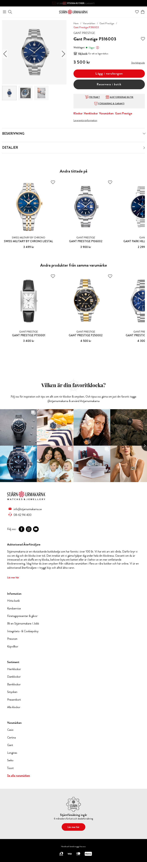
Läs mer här (13, 577)
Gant (10, 745)
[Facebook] (21, 529)
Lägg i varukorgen (109, 73)
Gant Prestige (106, 23)
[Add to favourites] (143, 39)
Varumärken (89, 23)
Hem (76, 23)
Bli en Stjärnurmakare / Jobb (23, 624)
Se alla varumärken (18, 776)
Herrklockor (91, 113)
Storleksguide (138, 62)
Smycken (12, 692)
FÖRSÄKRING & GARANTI (111, 103)
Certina (11, 738)
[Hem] (73, 11)
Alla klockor (13, 707)
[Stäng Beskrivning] (144, 133)
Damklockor (14, 677)
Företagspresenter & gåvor (22, 616)
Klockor (78, 113)
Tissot (10, 768)
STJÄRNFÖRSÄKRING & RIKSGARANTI (76, 3)
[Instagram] (29, 529)
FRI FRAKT (94, 97)
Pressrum (12, 639)
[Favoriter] (137, 12)
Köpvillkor (12, 647)
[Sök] (10, 12)
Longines (12, 753)
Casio (10, 730)
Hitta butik (13, 601)
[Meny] (4, 12)
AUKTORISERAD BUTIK (121, 97)
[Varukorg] (142, 12)
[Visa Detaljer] (144, 147)
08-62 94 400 (23, 515)
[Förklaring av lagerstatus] (97, 47)
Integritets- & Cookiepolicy (22, 631)
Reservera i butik (109, 84)
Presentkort (14, 700)
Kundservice (14, 608)
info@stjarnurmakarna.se (28, 509)
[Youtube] (36, 529)
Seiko (10, 760)
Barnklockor (14, 684)
